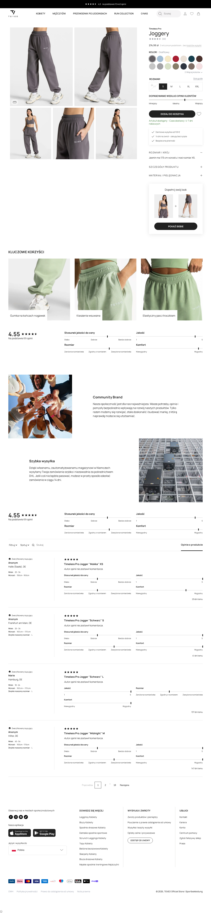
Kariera (183, 822)
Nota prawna (83, 891)
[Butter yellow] (168, 59)
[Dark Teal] (191, 59)
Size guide (198, 78)
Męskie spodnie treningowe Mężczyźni (99, 864)
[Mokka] (191, 66)
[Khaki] (176, 66)
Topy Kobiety (86, 843)
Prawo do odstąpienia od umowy (57, 891)
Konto (182, 827)
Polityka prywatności (27, 891)
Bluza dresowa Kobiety (90, 859)
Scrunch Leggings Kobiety (92, 838)
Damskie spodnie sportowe (93, 832)
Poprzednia (87, 785)
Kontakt (183, 817)
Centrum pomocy (188, 832)
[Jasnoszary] (160, 66)
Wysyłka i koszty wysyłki (140, 827)
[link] (198, 13)
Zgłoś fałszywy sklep (190, 838)
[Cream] (183, 59)
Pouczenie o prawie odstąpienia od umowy (149, 822)
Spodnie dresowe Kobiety (92, 827)
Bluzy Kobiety (86, 822)
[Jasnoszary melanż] (152, 66)
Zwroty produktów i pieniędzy (143, 817)
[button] (168, 13)
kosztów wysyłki (194, 45)
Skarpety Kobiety (88, 853)
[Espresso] (199, 59)
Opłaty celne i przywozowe (141, 832)
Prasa (182, 843)
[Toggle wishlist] (199, 114)
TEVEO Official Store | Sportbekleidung (183, 891)
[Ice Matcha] (168, 66)
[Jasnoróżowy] (199, 66)
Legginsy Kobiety (88, 817)
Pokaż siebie (175, 226)
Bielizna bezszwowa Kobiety (93, 848)
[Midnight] (183, 66)
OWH (10, 891)
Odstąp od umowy (140, 840)
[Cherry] (176, 59)
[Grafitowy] (152, 59)
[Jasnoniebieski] (160, 59)
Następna (124, 785)
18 (115, 785)
